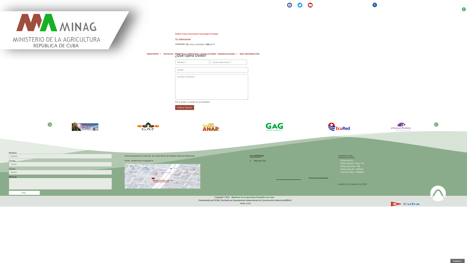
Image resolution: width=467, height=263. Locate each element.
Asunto (12, 169)
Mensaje (13, 177)
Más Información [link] (249, 54)
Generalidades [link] (226, 54)
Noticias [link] (168, 54)
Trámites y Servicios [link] (186, 54)
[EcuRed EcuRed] (338, 124)
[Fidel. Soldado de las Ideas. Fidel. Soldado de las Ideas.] (85, 124)
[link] (464, 9)
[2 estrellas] (178, 44)
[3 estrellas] (180, 44)
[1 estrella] (176, 44)
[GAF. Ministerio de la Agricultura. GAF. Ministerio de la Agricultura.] (148, 124)
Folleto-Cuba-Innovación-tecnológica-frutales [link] (196, 34)
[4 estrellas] (182, 44)
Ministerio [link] (153, 54)
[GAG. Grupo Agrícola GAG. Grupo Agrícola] (275, 124)
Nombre (13, 153)
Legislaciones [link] (208, 54)
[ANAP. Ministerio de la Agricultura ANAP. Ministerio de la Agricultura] (211, 124)
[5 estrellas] (184, 44)
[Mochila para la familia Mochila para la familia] (401, 124)
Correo (12, 161)
